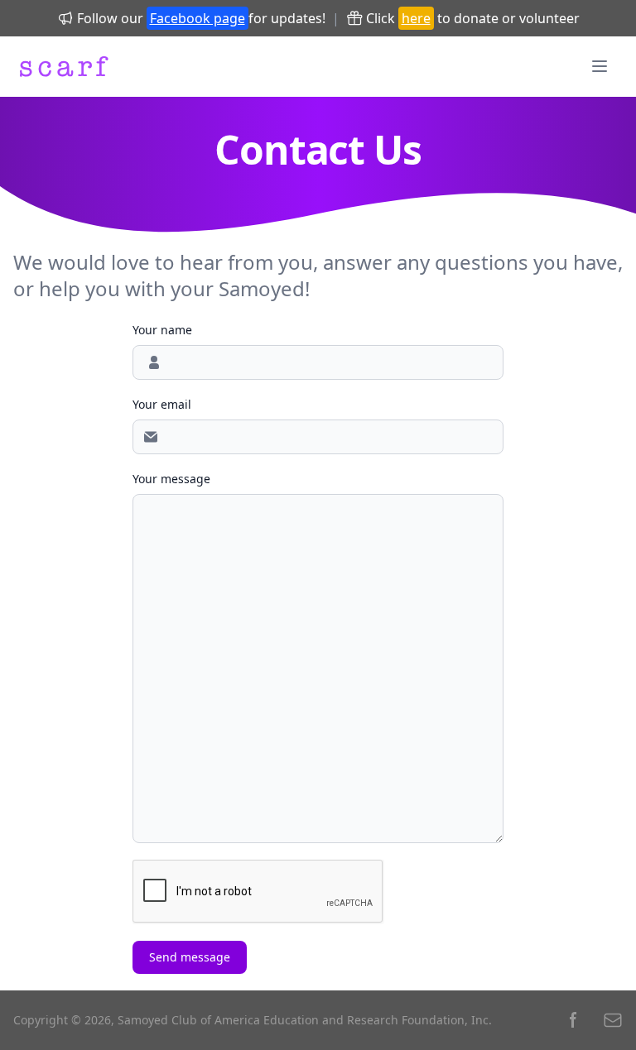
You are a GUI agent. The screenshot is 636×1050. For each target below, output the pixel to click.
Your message (171, 479)
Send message (189, 957)
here (416, 18)
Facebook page (197, 18)
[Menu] (599, 66)
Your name (162, 330)
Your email (161, 404)
